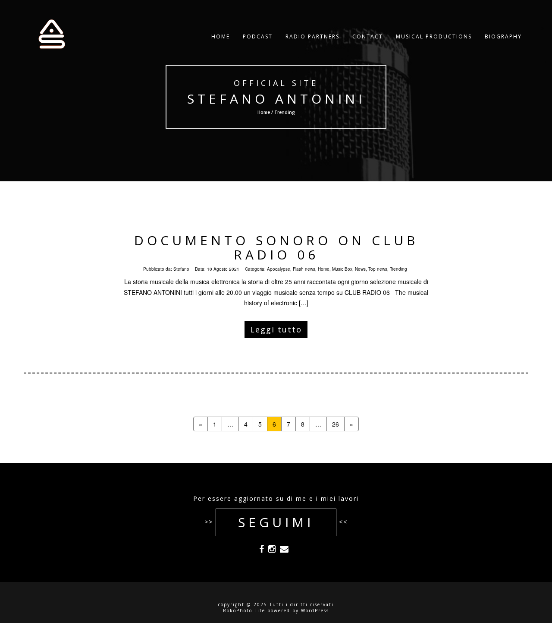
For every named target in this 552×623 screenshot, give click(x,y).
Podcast (258, 36)
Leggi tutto (276, 329)
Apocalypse (278, 269)
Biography (503, 36)
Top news (377, 269)
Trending (398, 269)
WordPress (315, 610)
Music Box (342, 269)
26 (335, 424)
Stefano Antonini (276, 99)
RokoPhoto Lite (244, 610)
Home (220, 36)
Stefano (181, 269)
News (360, 269)
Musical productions (434, 36)
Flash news (304, 269)
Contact (367, 36)
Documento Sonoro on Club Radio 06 (276, 247)
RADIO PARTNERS (312, 36)
